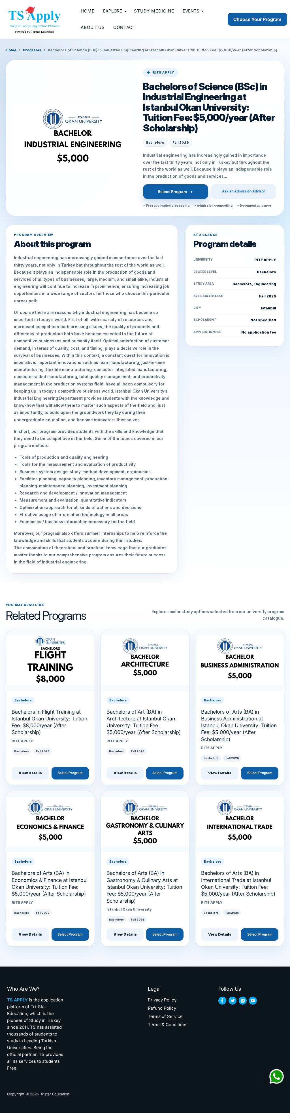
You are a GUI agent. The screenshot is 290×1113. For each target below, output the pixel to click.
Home (11, 50)
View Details (30, 773)
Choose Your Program (257, 19)
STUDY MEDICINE (154, 11)
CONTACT (124, 27)
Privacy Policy (162, 1000)
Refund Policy (162, 1008)
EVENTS (192, 11)
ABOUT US (93, 27)
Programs (32, 50)
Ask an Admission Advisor (243, 191)
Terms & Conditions (167, 1024)
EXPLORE (113, 11)
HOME (88, 11)
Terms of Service (165, 1016)
